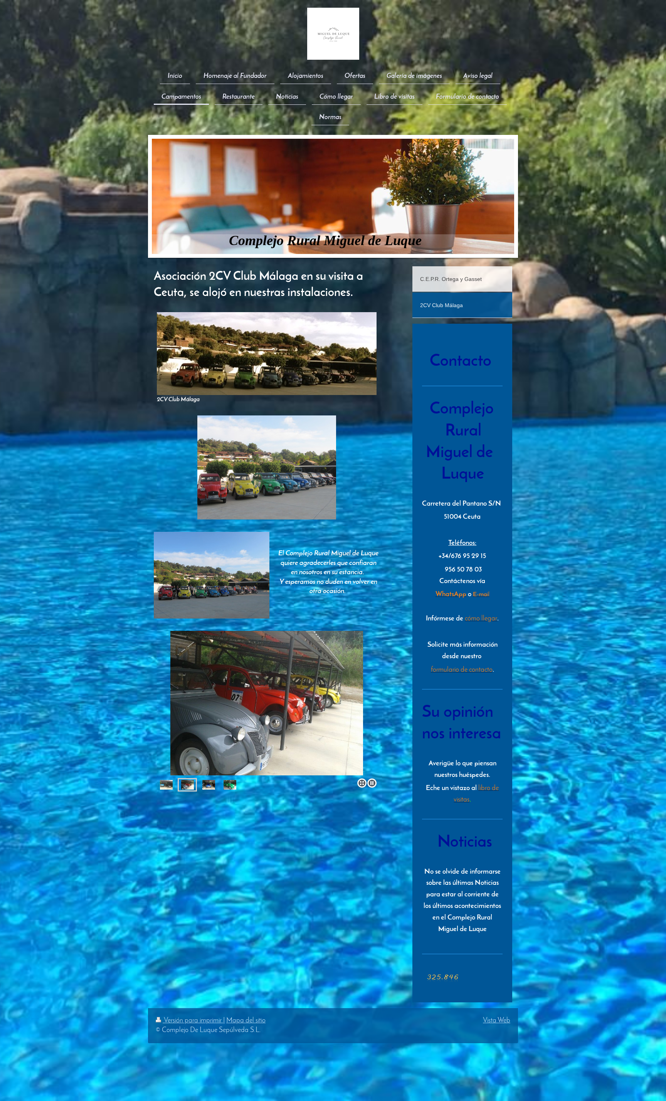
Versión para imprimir (193, 1020)
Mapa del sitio (246, 1020)
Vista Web (496, 1020)
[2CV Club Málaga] (267, 353)
